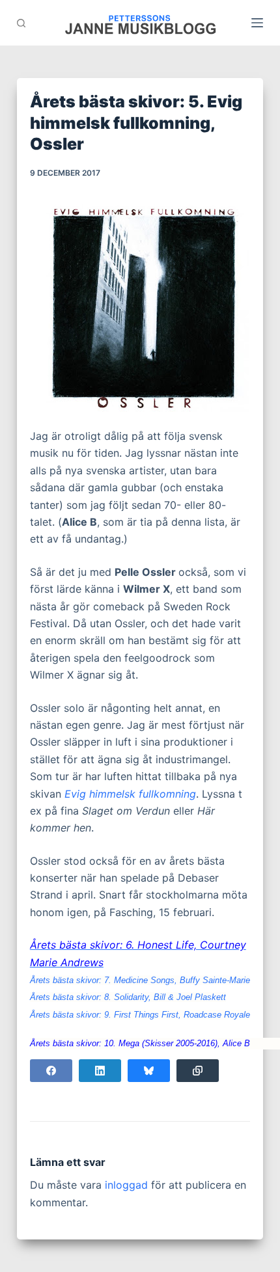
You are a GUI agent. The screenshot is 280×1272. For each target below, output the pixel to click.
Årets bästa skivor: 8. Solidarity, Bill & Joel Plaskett (128, 997)
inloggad (126, 1184)
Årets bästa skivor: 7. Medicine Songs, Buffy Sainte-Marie (140, 980)
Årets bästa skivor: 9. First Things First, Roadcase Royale (140, 1015)
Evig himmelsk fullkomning (130, 793)
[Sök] (21, 23)
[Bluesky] (149, 1070)
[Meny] (257, 23)
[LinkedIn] (100, 1070)
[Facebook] (51, 1070)
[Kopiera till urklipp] (197, 1070)
